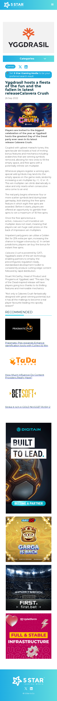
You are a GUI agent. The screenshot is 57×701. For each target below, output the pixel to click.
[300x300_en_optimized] (28, 615)
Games (10, 66)
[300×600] (28, 424)
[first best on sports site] (28, 566)
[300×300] (28, 518)
